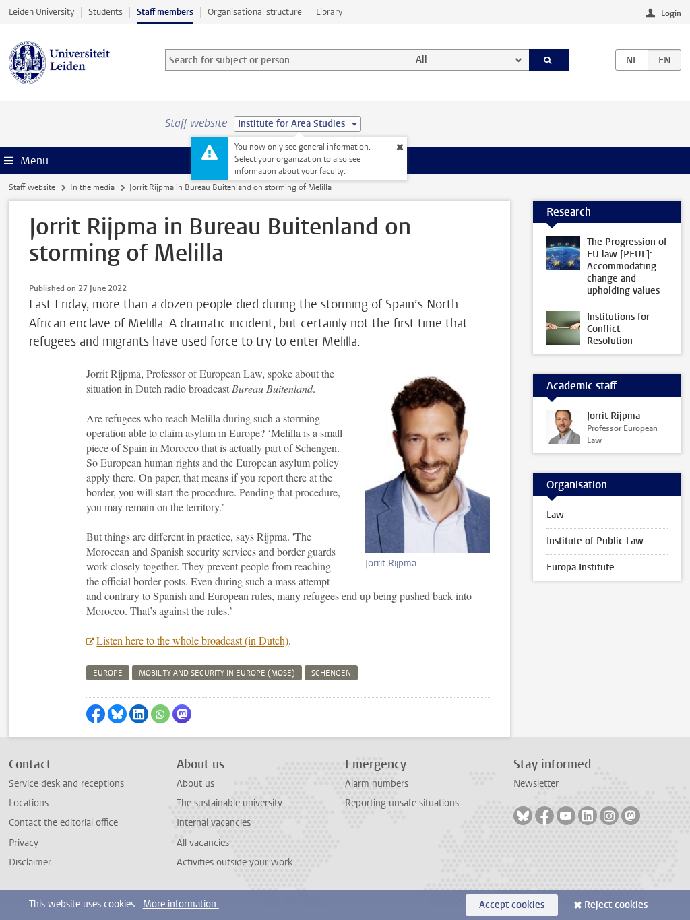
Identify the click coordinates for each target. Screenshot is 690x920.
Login (671, 13)
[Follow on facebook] (544, 815)
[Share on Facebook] (95, 713)
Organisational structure (255, 12)
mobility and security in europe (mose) (217, 673)
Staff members (165, 12)
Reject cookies (616, 904)
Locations (29, 803)
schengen (331, 673)
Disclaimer (30, 862)
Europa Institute (580, 567)
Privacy (23, 842)
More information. (181, 904)
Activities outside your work (234, 862)
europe (108, 673)
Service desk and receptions (66, 783)
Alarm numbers (376, 783)
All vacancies (203, 842)
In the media (92, 187)
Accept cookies (511, 904)
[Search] (549, 60)
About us (195, 783)
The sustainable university (229, 803)
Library (329, 12)
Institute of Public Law (595, 541)
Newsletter (536, 783)
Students (105, 12)
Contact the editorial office (63, 822)
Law (555, 514)
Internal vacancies (214, 822)
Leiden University (41, 12)
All (421, 59)
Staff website (32, 187)
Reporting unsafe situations (402, 803)
